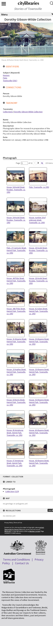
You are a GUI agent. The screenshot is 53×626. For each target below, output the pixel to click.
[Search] (42, 163)
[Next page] (38, 163)
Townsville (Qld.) (10, 80)
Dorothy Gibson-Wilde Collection (28, 111)
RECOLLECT (7, 531)
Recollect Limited (34, 531)
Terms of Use (18, 523)
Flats (5, 78)
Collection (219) (12, 491)
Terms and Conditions (16, 559)
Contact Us (22, 563)
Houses (6, 75)
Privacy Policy (8, 523)
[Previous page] (34, 163)
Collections (8, 111)
